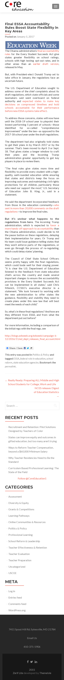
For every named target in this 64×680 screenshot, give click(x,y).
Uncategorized (16, 566)
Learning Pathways (19, 515)
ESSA (16, 358)
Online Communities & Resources (27, 522)
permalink (10, 366)
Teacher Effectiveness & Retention (27, 547)
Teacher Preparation (19, 560)
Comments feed (17, 603)
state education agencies (26, 362)
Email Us (32, 637)
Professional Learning (20, 534)
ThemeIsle (45, 672)
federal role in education (32, 358)
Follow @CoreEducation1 (32, 478)
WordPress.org (17, 610)
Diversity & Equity (18, 502)
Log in (11, 591)
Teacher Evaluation (19, 553)
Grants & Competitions (21, 509)
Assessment (15, 496)
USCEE (12, 572)
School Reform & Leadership (24, 541)
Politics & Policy (40, 354)
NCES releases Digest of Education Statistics (46, 391)
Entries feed (15, 597)
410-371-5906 (32, 646)
